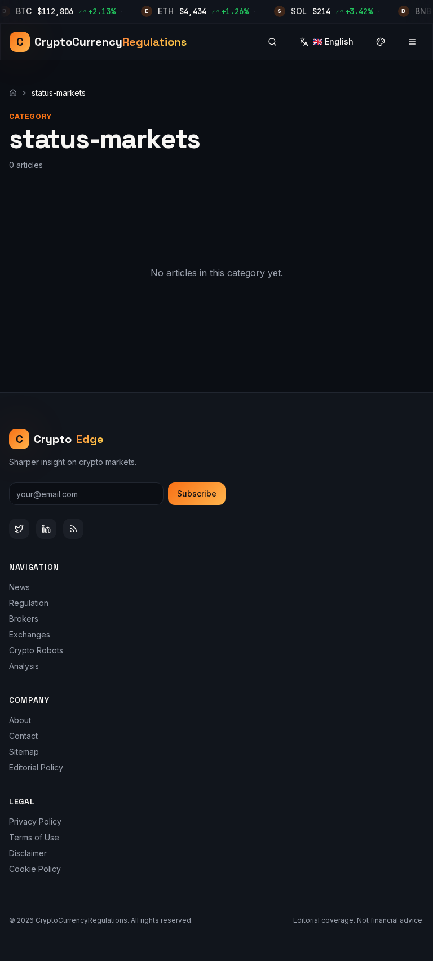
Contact (23, 736)
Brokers (23, 618)
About (20, 720)
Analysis (24, 666)
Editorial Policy (36, 767)
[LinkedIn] (46, 529)
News (19, 587)
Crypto (60, 439)
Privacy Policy (35, 821)
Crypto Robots (36, 650)
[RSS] (73, 529)
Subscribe (196, 493)
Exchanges (29, 634)
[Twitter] (19, 529)
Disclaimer (28, 853)
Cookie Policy (35, 869)
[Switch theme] (380, 41)
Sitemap (24, 751)
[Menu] (412, 41)
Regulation (28, 603)
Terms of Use (34, 837)
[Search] (272, 41)
